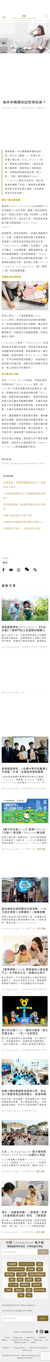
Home (6, 1337)
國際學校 (25, 1285)
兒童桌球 (12, 1264)
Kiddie (33, 1342)
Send (43, 1252)
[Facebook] (36, 1331)
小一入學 (13, 1285)
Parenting (38, 1340)
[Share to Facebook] (24, 47)
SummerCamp (26, 1264)
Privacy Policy (19, 1348)
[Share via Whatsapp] (35, 47)
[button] (3, 17)
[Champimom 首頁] (22, 18)
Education (31, 647)
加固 (39, 1264)
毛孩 (29, 1295)
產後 (12, 1280)
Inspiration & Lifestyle (20, 1340)
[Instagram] (41, 1331)
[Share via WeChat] (40, 47)
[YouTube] (46, 1331)
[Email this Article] (30, 47)
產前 (5, 562)
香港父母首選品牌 (36, 1274)
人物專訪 (21, 1274)
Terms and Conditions (38, 1348)
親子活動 (41, 849)
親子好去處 (39, 1290)
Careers (6, 1348)
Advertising (27, 1350)
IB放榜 (8, 1290)
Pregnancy (28, 108)
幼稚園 (29, 1280)
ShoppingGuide (16, 1269)
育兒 (39, 1269)
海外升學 (36, 1285)
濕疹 (29, 1290)
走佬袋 (30, 1269)
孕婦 (38, 1280)
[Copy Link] (46, 47)
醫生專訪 (9, 1274)
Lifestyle (30, 849)
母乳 (21, 1295)
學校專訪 (19, 1290)
